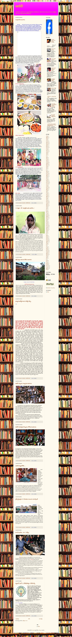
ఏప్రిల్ (47, 157)
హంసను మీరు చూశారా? (53, 49)
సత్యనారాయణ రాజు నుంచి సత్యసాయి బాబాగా (53, 69)
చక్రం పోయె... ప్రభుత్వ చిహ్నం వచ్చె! (51, 97)
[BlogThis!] (32, 202)
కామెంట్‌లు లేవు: (28, 202)
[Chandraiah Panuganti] (49, 33)
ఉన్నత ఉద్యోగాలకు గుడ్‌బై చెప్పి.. (23, 301)
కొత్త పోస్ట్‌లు (17, 618)
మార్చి (47, 135)
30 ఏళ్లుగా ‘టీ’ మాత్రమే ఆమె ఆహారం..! (25, 208)
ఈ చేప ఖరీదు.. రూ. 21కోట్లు (22, 532)
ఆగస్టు (47, 138)
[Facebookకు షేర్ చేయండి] (34, 202)
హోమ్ (29, 618)
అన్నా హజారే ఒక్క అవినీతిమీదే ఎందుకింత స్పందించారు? (53, 105)
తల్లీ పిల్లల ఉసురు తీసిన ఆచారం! (23, 259)
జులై (46, 153)
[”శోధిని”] (47, 291)
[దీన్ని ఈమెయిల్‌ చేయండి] (31, 202)
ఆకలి (19, 5)
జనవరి (47, 141)
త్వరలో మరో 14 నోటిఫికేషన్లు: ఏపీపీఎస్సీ (25, 583)
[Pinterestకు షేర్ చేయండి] (35, 202)
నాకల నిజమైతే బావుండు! (53, 59)
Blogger (40, 630)
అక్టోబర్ (47, 137)
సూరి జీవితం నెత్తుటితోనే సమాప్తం (53, 79)
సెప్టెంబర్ (47, 142)
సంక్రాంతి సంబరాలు (20, 19)
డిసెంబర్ (47, 143)
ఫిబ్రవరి (47, 146)
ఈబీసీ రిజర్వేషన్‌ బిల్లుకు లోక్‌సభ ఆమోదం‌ (25, 427)
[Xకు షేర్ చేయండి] (33, 202)
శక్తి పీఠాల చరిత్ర (53, 88)
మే (46, 156)
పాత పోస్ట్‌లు (41, 618)
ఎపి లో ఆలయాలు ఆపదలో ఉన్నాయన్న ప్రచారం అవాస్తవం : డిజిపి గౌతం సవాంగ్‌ (51, 124)
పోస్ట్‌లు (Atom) (25, 620)
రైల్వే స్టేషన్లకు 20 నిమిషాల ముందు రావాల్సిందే (26, 499)
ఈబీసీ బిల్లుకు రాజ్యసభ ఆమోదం (23, 383)
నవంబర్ (47, 151)
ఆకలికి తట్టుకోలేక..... (20, 466)
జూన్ (46, 139)
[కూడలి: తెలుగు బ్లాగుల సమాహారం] (48, 280)
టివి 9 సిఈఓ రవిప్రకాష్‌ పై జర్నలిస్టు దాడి (53, 115)
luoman (33, 630)
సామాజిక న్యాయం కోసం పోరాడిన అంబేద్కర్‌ (53, 41)
